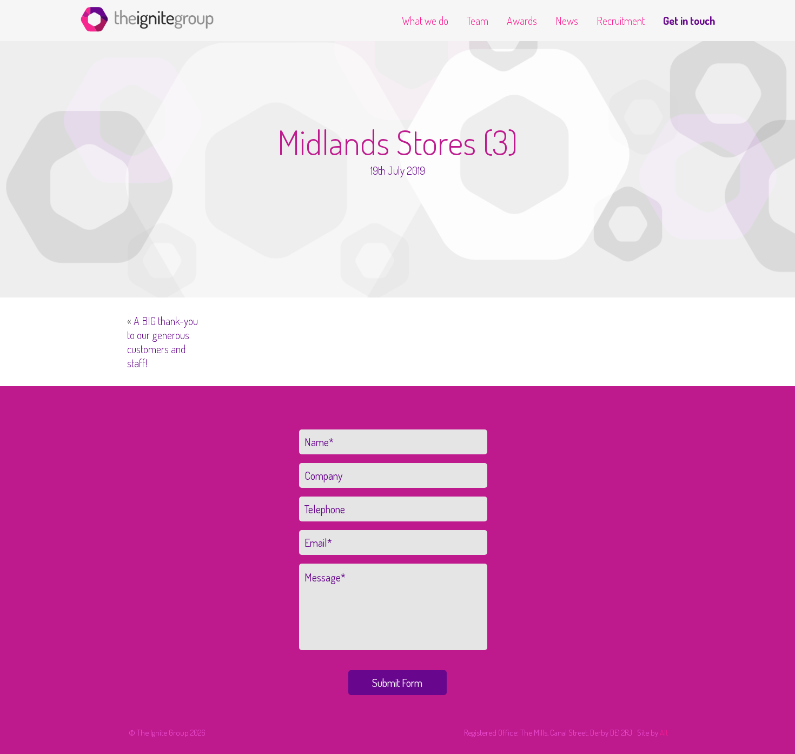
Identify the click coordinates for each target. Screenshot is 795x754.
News (566, 21)
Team (477, 21)
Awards (522, 21)
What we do (425, 21)
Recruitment (621, 21)
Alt (664, 732)
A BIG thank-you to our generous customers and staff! (162, 342)
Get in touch (689, 21)
